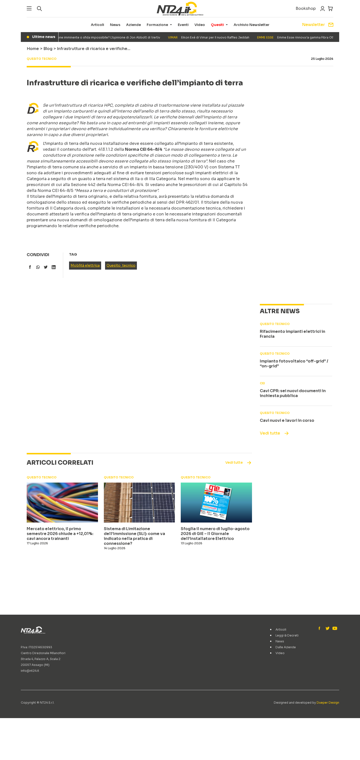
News (115, 25)
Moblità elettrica (85, 265)
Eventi (183, 25)
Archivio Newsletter (251, 25)
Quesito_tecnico (121, 265)
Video (199, 25)
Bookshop (306, 8)
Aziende (133, 25)
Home (33, 48)
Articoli (97, 25)
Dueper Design (328, 702)
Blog (47, 48)
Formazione (157, 25)
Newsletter (313, 24)
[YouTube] (334, 629)
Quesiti (217, 25)
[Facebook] (321, 629)
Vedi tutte (270, 433)
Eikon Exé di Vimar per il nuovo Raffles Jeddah (201, 37)
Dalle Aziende (286, 647)
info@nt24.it (30, 671)
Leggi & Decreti (287, 635)
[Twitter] (327, 629)
